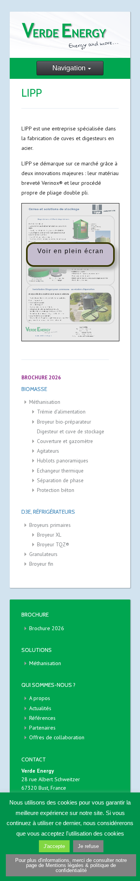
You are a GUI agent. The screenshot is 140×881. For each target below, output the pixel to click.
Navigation (69, 68)
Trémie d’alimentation (61, 411)
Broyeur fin (41, 563)
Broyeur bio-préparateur (64, 421)
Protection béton (55, 490)
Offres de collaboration (56, 737)
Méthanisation (44, 401)
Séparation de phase (60, 480)
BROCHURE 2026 (41, 377)
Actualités (40, 708)
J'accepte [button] (54, 846)
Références (42, 717)
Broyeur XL (49, 534)
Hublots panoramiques (62, 460)
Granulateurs (43, 554)
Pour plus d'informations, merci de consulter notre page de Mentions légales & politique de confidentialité (71, 865)
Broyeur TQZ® (53, 544)
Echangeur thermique (60, 470)
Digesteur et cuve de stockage (70, 431)
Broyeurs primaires (50, 524)
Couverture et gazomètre (65, 441)
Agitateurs (48, 450)
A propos (39, 698)
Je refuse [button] (88, 846)
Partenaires (42, 727)
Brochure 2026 (46, 628)
